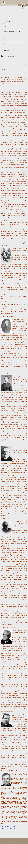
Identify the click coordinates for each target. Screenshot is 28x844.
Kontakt (5, 45)
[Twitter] (22, 64)
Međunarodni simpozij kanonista (12, 36)
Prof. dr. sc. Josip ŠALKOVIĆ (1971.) (9, 826)
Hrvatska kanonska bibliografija (11, 31)
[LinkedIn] (25, 64)
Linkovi (5, 41)
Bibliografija (6, 21)
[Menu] (23, 2)
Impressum (6, 50)
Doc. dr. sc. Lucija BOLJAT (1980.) (8, 828)
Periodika (6, 26)
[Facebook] (18, 64)
